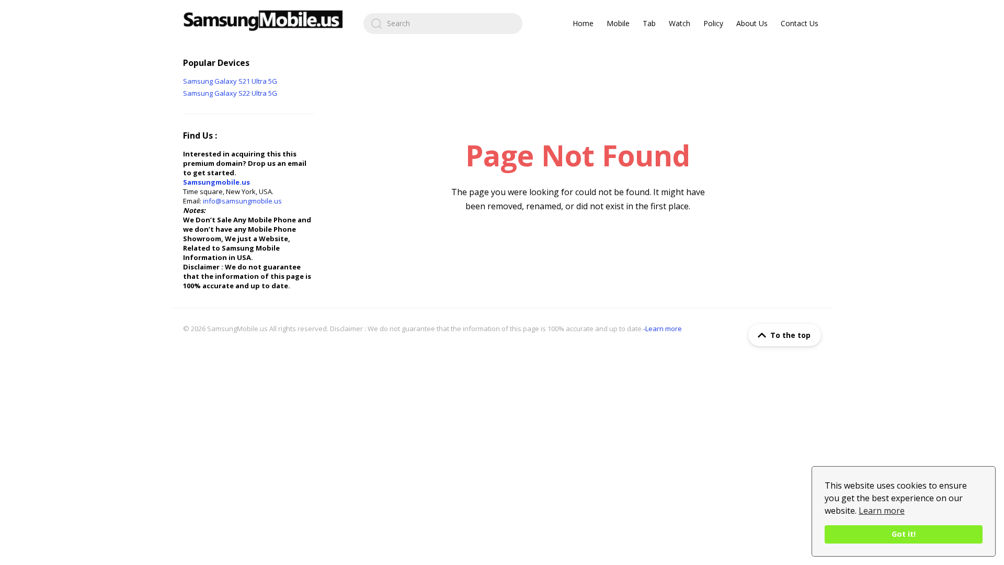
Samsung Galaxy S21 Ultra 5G (230, 81)
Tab (649, 23)
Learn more (882, 510)
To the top (790, 335)
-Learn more (662, 328)
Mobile (618, 23)
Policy (713, 23)
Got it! (904, 534)
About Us (752, 23)
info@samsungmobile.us (242, 201)
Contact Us (799, 23)
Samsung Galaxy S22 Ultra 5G (230, 93)
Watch (679, 23)
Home (583, 23)
